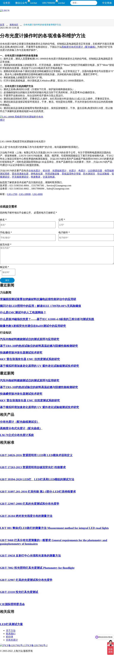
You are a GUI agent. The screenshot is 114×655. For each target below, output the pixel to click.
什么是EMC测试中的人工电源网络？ (23, 312)
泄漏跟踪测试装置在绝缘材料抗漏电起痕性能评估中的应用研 (38, 299)
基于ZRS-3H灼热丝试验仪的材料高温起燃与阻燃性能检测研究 (39, 345)
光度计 (72, 170)
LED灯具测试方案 (11, 624)
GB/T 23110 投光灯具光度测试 (19, 592)
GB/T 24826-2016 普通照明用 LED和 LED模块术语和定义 (36, 455)
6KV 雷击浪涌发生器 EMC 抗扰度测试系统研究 (30, 359)
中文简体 (107, 3)
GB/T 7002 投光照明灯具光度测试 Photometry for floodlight (37, 567)
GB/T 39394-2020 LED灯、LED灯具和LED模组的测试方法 (37, 479)
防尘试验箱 (103, 173)
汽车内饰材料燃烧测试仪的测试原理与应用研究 (29, 339)
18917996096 (49, 3)
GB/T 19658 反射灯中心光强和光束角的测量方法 (30, 555)
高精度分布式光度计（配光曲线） (79, 47)
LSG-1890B (25, 194)
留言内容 (5, 244)
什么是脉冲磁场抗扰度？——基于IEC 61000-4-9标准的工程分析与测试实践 (47, 319)
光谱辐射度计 (59, 170)
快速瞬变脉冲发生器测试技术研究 (21, 352)
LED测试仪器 (95, 170)
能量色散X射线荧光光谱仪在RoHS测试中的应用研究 (33, 325)
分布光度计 (34, 170)
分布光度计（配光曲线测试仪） (19, 421)
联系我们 (10, 633)
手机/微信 (6, 232)
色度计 (82, 170)
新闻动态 (14, 25)
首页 (2, 25)
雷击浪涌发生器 (20, 173)
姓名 (3, 219)
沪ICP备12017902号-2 (36, 645)
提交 (7, 280)
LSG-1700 (12, 194)
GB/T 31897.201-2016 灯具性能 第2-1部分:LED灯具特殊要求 (38, 491)
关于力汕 (10, 630)
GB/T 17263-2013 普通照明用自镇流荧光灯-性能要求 (33, 467)
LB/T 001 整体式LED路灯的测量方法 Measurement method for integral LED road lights (54, 528)
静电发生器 (37, 173)
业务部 (6, 3)
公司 (61, 219)
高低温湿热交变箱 (71, 173)
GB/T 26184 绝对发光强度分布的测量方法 (26, 515)
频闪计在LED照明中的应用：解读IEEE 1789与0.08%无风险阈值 (40, 305)
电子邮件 (64, 232)
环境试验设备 (52, 173)
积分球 (46, 170)
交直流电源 (49, 177)
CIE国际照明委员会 (12, 604)
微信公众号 (21, 3)
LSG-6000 (38, 194)
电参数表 (35, 177)
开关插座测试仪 (20, 177)
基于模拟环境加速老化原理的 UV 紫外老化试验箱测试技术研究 (39, 365)
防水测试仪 (89, 173)
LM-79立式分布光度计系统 (17, 435)
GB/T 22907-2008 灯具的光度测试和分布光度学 (29, 503)
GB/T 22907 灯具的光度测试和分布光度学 (26, 579)
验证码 (4, 267)
